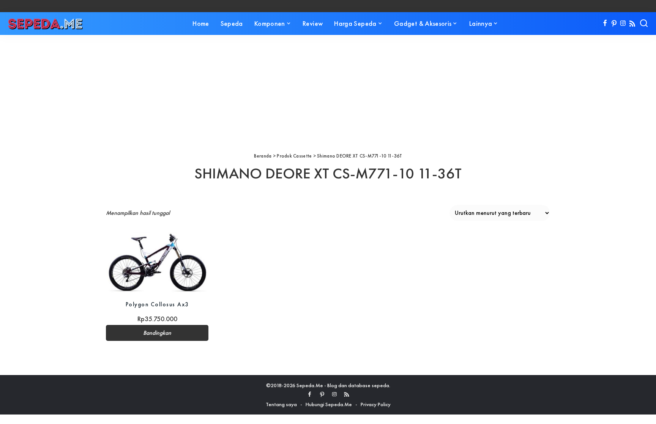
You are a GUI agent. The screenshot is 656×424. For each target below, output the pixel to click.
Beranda (263, 156)
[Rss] (632, 23)
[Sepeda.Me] (46, 23)
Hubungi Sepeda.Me (329, 404)
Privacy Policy (376, 404)
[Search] (643, 23)
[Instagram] (623, 23)
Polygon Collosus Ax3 (157, 304)
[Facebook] (605, 23)
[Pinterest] (614, 23)
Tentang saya (281, 404)
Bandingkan (157, 333)
